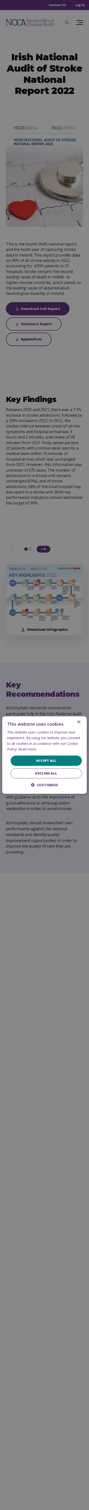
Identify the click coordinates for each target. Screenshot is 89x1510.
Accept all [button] (46, 760)
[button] (44, 785)
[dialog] (44, 755)
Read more (27, 749)
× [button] (79, 722)
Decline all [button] (46, 773)
